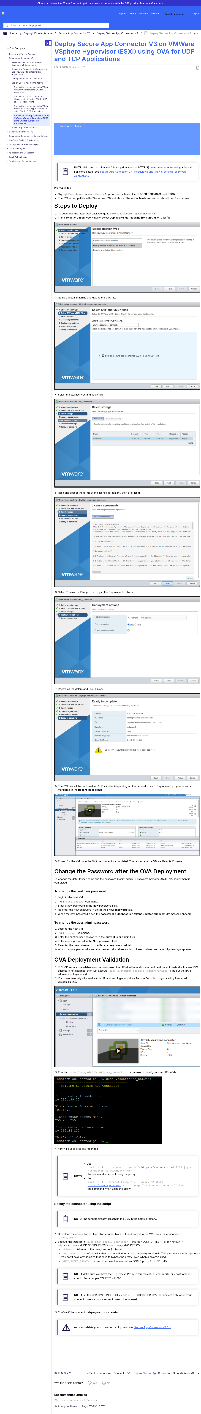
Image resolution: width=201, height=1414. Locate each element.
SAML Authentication (18, 157)
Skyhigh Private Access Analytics (24, 144)
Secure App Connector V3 (74, 33)
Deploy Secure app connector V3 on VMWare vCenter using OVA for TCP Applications (31, 90)
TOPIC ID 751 (97, 1406)
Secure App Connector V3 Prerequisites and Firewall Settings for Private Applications (30, 72)
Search (6, 25)
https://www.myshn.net (157, 1167)
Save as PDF (197, 68)
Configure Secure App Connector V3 (28, 78)
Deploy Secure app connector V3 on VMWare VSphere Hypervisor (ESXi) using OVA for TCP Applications (31, 109)
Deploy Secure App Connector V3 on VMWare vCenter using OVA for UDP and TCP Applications (31, 99)
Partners (155, 13)
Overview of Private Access (22, 54)
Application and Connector (21, 153)
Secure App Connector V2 (21, 132)
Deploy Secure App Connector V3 (118, 33)
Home (14, 33)
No (108, 1383)
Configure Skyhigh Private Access (25, 140)
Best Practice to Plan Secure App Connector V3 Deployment (27, 63)
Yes (94, 1383)
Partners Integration (18, 148)
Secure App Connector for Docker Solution (29, 136)
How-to (74, 1406)
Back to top (61, 1372)
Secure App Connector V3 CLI (25, 127)
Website (143, 13)
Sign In (195, 13)
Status (133, 13)
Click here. (157, 3)
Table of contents (70, 126)
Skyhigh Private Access (38, 33)
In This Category (16, 48)
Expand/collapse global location (196, 32)
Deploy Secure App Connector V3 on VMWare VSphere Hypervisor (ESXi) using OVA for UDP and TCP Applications (31, 119)
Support (123, 13)
